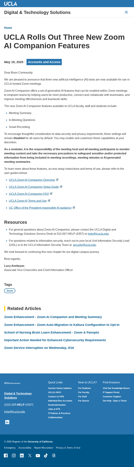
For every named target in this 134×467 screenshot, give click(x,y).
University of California (40, 441)
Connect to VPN (56, 396)
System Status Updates (60, 388)
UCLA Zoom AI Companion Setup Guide (34, 186)
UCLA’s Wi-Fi (54, 392)
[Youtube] (38, 455)
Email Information (57, 405)
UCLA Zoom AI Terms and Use (28, 200)
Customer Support (112, 396)
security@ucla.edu (84, 244)
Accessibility (24, 447)
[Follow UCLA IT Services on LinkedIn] (7, 421)
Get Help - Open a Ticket (115, 401)
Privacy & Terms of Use (68, 447)
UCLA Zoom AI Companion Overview (32, 179)
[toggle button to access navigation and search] (126, 12)
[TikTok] (46, 455)
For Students (84, 388)
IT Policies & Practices (59, 413)
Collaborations (55, 417)
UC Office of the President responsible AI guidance (40, 207)
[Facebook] (6, 455)
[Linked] (22, 455)
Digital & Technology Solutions (37, 12)
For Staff (82, 396)
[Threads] (54, 455)
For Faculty (83, 392)
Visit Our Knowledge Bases (116, 388)
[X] (30, 455)
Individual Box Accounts (60, 401)
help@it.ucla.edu (98, 233)
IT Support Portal (111, 392)
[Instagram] (14, 455)
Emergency (10, 447)
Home (8, 27)
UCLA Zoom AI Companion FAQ (29, 193)
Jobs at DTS (54, 409)
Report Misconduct (43, 447)
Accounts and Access (44, 62)
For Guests (83, 401)
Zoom (10, 290)
